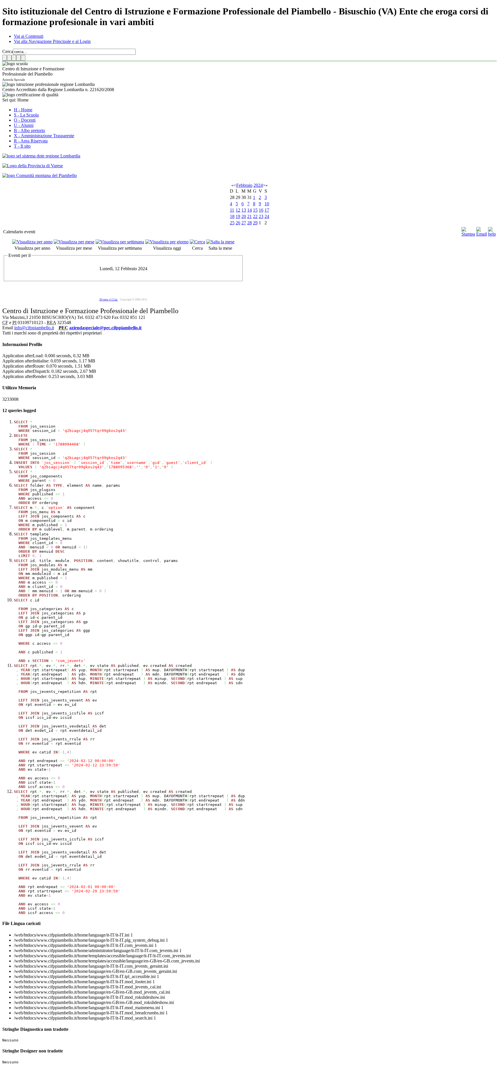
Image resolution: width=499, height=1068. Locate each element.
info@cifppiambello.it (34, 327)
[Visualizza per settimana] (120, 241)
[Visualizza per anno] (32, 241)
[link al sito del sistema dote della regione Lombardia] (41, 155)
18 (232, 216)
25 (232, 222)
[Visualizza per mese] (74, 241)
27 (243, 222)
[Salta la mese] (220, 241)
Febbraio (244, 185)
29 (255, 222)
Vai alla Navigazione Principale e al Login (52, 41)
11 (232, 210)
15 (255, 210)
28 (249, 222)
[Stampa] (468, 234)
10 (267, 203)
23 (261, 216)
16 (261, 210)
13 (243, 210)
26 (238, 222)
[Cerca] (197, 241)
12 (238, 210)
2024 (258, 185)
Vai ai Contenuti (28, 36)
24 (267, 216)
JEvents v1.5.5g (108, 299)
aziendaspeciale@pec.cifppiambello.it (105, 327)
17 (267, 210)
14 (249, 210)
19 (238, 216)
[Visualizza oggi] (167, 241)
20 (243, 216)
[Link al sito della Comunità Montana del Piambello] (39, 175)
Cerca (7, 51)
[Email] (481, 234)
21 (249, 216)
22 (255, 216)
